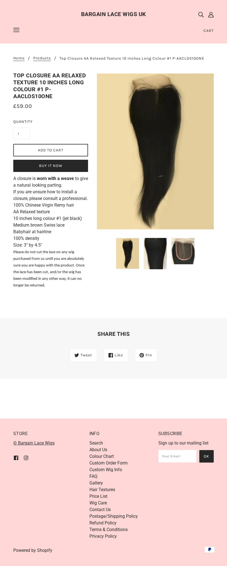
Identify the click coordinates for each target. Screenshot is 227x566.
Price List (98, 496)
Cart (208, 30)
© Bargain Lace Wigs (34, 443)
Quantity (21, 121)
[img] (201, 14)
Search (96, 443)
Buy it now (51, 165)
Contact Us (100, 509)
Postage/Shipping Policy (113, 516)
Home (19, 58)
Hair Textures (102, 489)
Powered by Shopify (32, 550)
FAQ (93, 476)
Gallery (96, 483)
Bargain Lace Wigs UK (113, 14)
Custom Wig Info (105, 469)
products (42, 58)
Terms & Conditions (108, 529)
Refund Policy (103, 523)
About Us (98, 449)
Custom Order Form (108, 463)
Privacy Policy (103, 536)
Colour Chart (101, 456)
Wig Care (98, 503)
